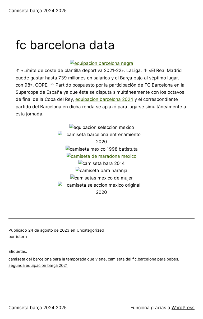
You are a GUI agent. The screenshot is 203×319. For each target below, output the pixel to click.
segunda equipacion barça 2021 (38, 265)
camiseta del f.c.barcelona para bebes (143, 259)
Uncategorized (90, 230)
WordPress (183, 307)
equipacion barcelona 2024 (104, 99)
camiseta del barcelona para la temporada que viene (57, 259)
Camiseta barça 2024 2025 (37, 10)
